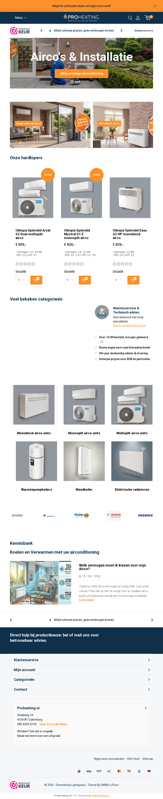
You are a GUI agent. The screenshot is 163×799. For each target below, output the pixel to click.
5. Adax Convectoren (145, 515)
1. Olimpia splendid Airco (17, 515)
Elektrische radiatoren (132, 489)
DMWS (105, 785)
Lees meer (86, 600)
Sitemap (147, 758)
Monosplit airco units (84, 433)
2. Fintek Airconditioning (49, 515)
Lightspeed (78, 785)
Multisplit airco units (131, 433)
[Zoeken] (130, 18)
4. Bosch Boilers (113, 515)
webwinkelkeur (100, 795)
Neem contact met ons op (129, 325)
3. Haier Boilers (81, 515)
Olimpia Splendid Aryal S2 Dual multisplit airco (33, 234)
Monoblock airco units (34, 433)
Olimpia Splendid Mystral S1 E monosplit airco (77, 234)
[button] (16, 142)
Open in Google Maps (53, 724)
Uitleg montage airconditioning (81, 73)
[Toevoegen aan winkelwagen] (36, 280)
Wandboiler (84, 489)
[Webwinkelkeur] (20, 31)
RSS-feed (133, 758)
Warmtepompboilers (36, 489)
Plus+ (115, 785)
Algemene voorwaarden (109, 758)
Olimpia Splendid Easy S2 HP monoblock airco (130, 234)
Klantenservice (144, 30)
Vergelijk (21, 271)
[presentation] (44, 30)
